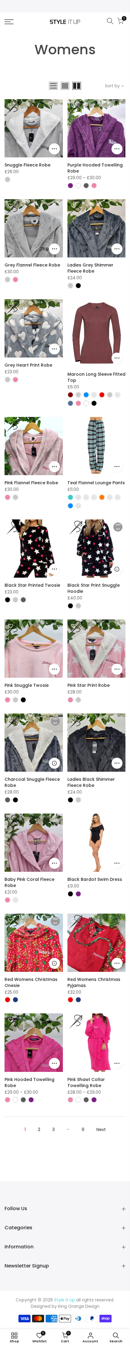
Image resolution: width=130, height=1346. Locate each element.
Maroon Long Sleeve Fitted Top (96, 377)
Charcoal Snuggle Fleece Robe (32, 782)
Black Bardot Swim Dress (94, 879)
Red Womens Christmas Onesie (31, 982)
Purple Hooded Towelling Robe (95, 168)
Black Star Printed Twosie (32, 585)
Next (101, 1129)
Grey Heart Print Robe (28, 365)
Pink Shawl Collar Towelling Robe (86, 1082)
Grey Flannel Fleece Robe (32, 265)
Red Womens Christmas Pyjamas (93, 982)
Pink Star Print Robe (88, 685)
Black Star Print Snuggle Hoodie (93, 588)
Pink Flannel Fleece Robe (31, 483)
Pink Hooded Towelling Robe (29, 1082)
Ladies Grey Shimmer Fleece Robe (90, 268)
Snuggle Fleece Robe (27, 165)
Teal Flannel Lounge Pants (96, 483)
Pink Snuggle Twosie (27, 685)
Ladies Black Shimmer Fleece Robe (91, 782)
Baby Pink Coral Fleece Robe (29, 882)
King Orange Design (78, 1306)
